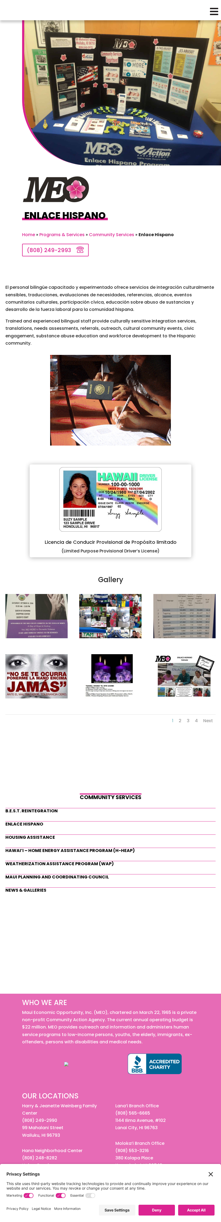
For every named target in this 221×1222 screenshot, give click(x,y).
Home (28, 235)
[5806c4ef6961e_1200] (110, 697)
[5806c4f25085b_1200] (110, 637)
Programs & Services (62, 235)
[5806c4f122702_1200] (184, 697)
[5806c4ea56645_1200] (184, 637)
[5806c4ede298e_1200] (36, 697)
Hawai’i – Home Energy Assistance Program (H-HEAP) (70, 850)
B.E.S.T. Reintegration (31, 811)
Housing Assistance (30, 837)
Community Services (111, 235)
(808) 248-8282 (39, 1158)
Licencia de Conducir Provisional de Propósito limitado (111, 542)
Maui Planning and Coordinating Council (57, 877)
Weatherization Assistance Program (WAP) (59, 864)
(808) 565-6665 (132, 1113)
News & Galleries (25, 890)
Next (208, 721)
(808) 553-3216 (132, 1151)
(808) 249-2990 (39, 1120)
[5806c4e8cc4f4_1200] (36, 637)
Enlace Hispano (24, 824)
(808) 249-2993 (49, 250)
